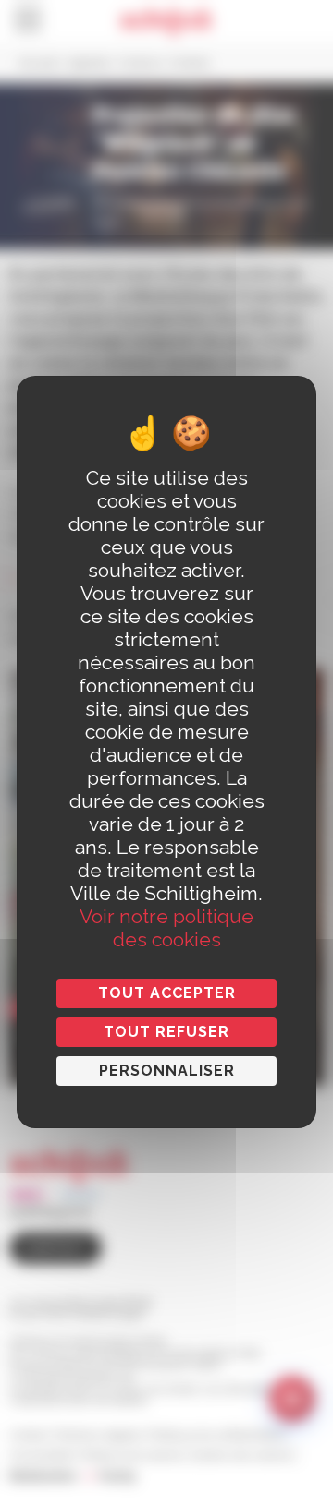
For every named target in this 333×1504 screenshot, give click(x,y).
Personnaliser (167, 1070)
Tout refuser (166, 1032)
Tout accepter (167, 993)
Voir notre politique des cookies (166, 928)
